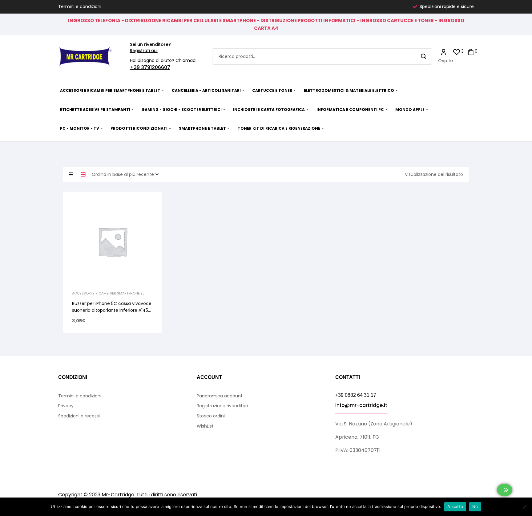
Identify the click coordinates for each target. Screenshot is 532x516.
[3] (456, 51)
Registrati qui (144, 50)
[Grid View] (83, 174)
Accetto (455, 506)
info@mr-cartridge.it (361, 405)
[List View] (71, 174)
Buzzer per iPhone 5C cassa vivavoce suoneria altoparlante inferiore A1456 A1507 (111, 310)
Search (423, 56)
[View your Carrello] (471, 51)
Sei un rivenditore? (150, 44)
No (475, 506)
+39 (135, 67)
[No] (524, 507)
